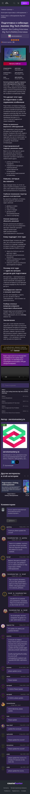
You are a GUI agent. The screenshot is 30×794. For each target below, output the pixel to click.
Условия (23, 791)
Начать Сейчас (15, 64)
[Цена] (18, 3)
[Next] (28, 476)
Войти (25, 3)
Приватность (15, 791)
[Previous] (25, 476)
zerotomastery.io (11, 452)
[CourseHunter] (6, 3)
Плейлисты (7, 791)
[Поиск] (14, 3)
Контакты (6, 788)
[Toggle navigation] (2, 3)
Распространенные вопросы (19, 788)
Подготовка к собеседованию (22, 69)
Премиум (17, 350)
